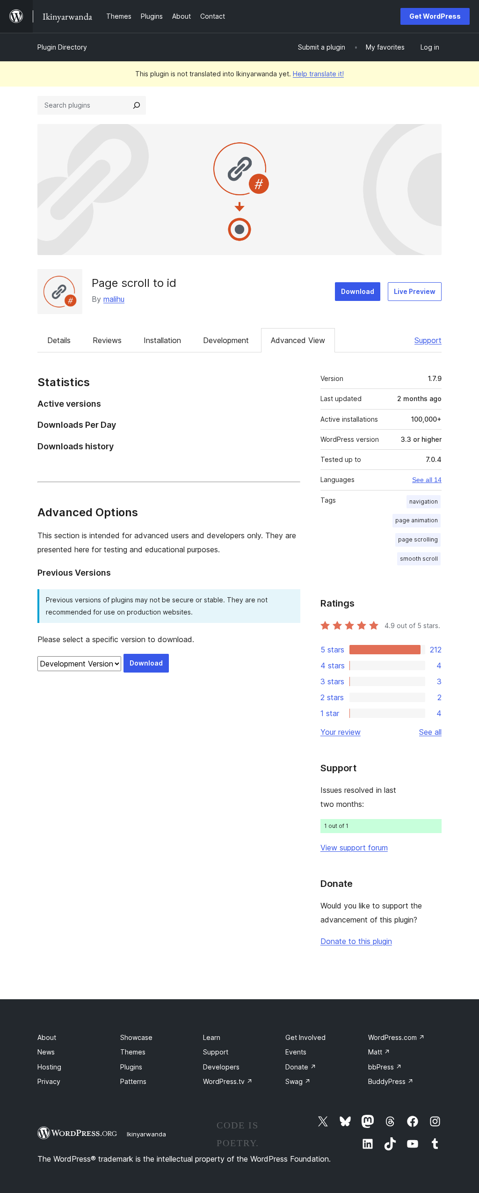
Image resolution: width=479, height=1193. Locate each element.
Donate (300, 1067)
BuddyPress (391, 1081)
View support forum (354, 847)
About (46, 1037)
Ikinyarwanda (146, 1134)
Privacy (48, 1081)
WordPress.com (396, 1037)
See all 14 (427, 479)
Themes (132, 1052)
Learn (211, 1037)
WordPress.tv (228, 1081)
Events (295, 1052)
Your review (340, 732)
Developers (221, 1067)
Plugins (131, 1067)
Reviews (107, 340)
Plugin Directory (62, 47)
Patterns (133, 1081)
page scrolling (418, 539)
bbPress (385, 1067)
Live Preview (414, 291)
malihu (113, 299)
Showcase (136, 1037)
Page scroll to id (134, 283)
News (46, 1052)
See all (430, 732)
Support (428, 340)
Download (357, 291)
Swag (298, 1081)
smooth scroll (419, 558)
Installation (162, 340)
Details (59, 340)
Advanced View (298, 340)
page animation (416, 520)
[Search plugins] (136, 105)
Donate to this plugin (356, 941)
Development (226, 340)
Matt (379, 1052)
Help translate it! (318, 74)
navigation (423, 501)
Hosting (49, 1067)
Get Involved (305, 1037)
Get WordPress (435, 16)
